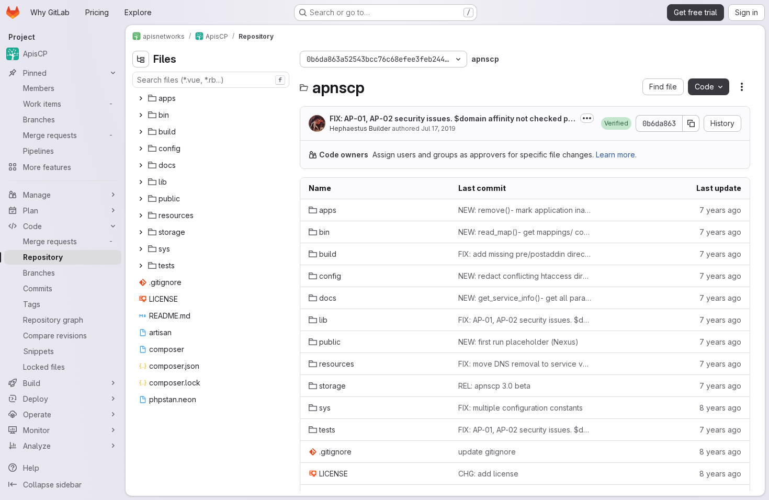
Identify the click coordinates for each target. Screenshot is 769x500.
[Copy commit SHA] (691, 123)
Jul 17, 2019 (438, 128)
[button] (616, 123)
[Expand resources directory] (140, 215)
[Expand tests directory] (140, 265)
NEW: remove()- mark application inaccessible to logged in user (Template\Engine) (524, 210)
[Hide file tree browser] (140, 59)
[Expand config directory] (140, 148)
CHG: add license (488, 473)
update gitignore (487, 451)
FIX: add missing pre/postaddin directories (524, 253)
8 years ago (720, 407)
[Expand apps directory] (140, 98)
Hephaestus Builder (360, 128)
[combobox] (210, 80)
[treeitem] (211, 98)
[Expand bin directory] (140, 115)
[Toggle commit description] (587, 118)
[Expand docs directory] (140, 165)
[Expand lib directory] (140, 182)
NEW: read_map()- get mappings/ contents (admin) (524, 232)
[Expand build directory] (140, 132)
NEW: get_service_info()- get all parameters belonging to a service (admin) (524, 297)
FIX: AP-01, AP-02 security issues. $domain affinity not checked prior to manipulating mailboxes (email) (524, 319)
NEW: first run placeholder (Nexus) (518, 341)
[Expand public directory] (140, 198)
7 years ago (720, 210)
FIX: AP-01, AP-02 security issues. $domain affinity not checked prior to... (451, 119)
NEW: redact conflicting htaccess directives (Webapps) (524, 275)
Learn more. (616, 154)
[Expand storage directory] (140, 232)
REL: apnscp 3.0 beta (494, 385)
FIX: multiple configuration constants (520, 407)
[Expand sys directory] (140, 249)
